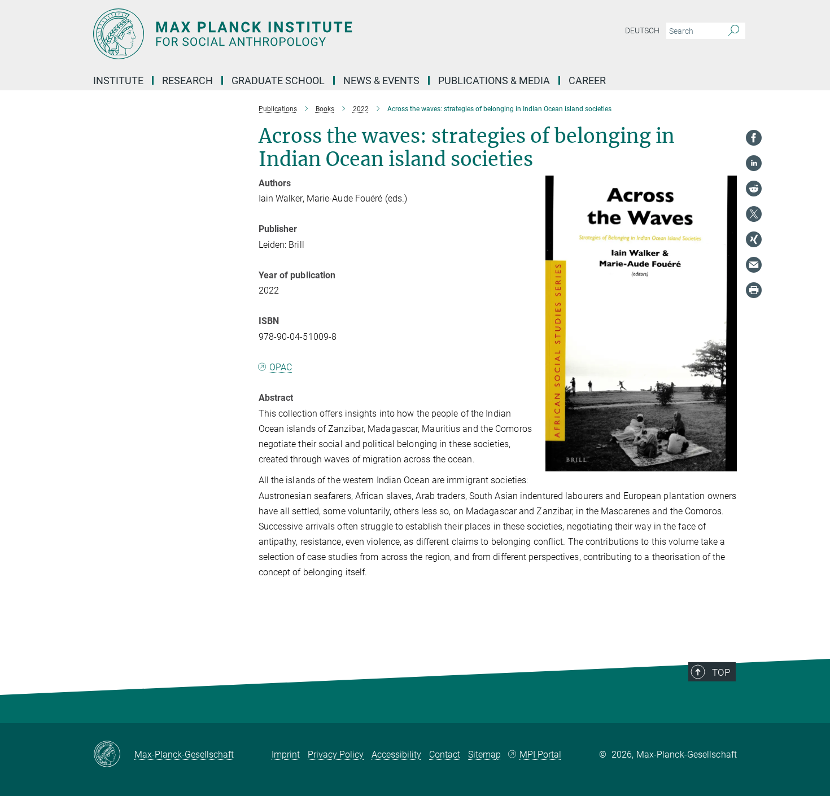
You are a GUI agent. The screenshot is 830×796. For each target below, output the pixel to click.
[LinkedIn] (753, 163)
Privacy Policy (336, 754)
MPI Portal (540, 754)
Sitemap (484, 754)
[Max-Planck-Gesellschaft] (113, 754)
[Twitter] (753, 213)
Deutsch (642, 30)
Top (721, 672)
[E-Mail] (753, 264)
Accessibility (396, 754)
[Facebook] (753, 137)
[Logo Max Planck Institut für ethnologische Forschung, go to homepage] (305, 33)
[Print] (753, 290)
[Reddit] (753, 188)
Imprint (286, 754)
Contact (444, 754)
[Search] (733, 31)
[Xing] (753, 239)
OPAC (280, 367)
